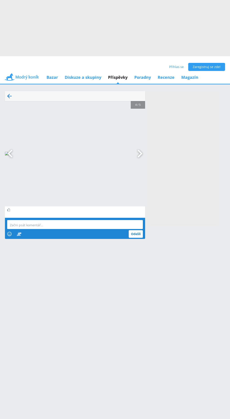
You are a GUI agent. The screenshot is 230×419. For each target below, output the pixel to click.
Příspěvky (118, 77)
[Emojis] (9, 234)
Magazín (189, 77)
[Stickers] (19, 234)
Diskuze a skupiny (83, 77)
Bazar (52, 77)
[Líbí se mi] (9, 209)
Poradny (142, 77)
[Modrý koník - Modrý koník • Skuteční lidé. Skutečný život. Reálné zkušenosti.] (22, 78)
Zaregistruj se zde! (207, 67)
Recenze (166, 77)
